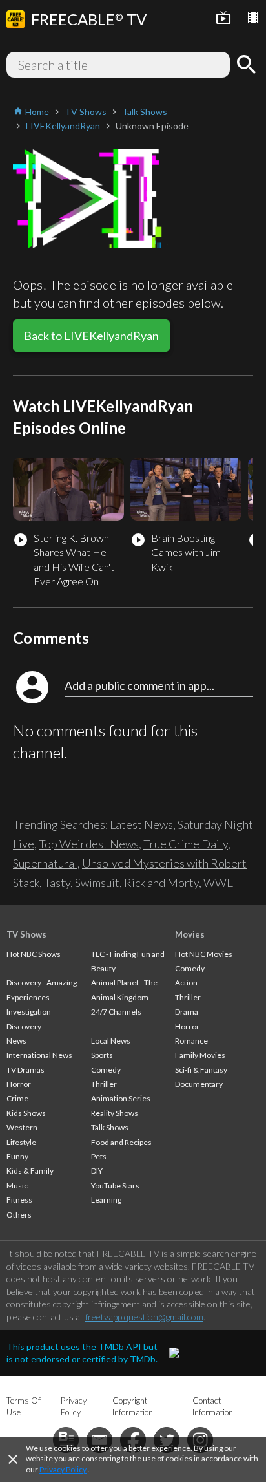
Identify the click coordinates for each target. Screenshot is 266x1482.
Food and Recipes (121, 1142)
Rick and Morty (161, 882)
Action (186, 982)
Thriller (104, 1084)
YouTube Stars (115, 1185)
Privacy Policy (63, 1469)
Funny (17, 1156)
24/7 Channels (116, 1011)
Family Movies (200, 1055)
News (16, 1041)
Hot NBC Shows (33, 954)
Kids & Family (30, 1171)
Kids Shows (26, 1113)
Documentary (199, 1084)
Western (21, 1127)
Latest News (141, 824)
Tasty (57, 882)
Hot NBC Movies (203, 954)
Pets (99, 1156)
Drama (186, 1011)
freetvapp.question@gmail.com (144, 1316)
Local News (110, 1041)
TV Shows (26, 934)
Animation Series (120, 1098)
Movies (190, 934)
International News (39, 1055)
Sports (102, 1055)
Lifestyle (21, 1142)
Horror (18, 1084)
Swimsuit (97, 882)
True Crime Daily (185, 844)
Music (17, 1185)
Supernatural (45, 863)
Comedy (106, 1070)
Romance (191, 1041)
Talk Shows (109, 1127)
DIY (97, 1171)
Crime (17, 1098)
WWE (218, 882)
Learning (106, 1200)
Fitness (19, 1200)
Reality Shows (114, 1113)
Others (19, 1214)
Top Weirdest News (89, 844)
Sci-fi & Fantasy (201, 1070)
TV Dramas (25, 1070)
